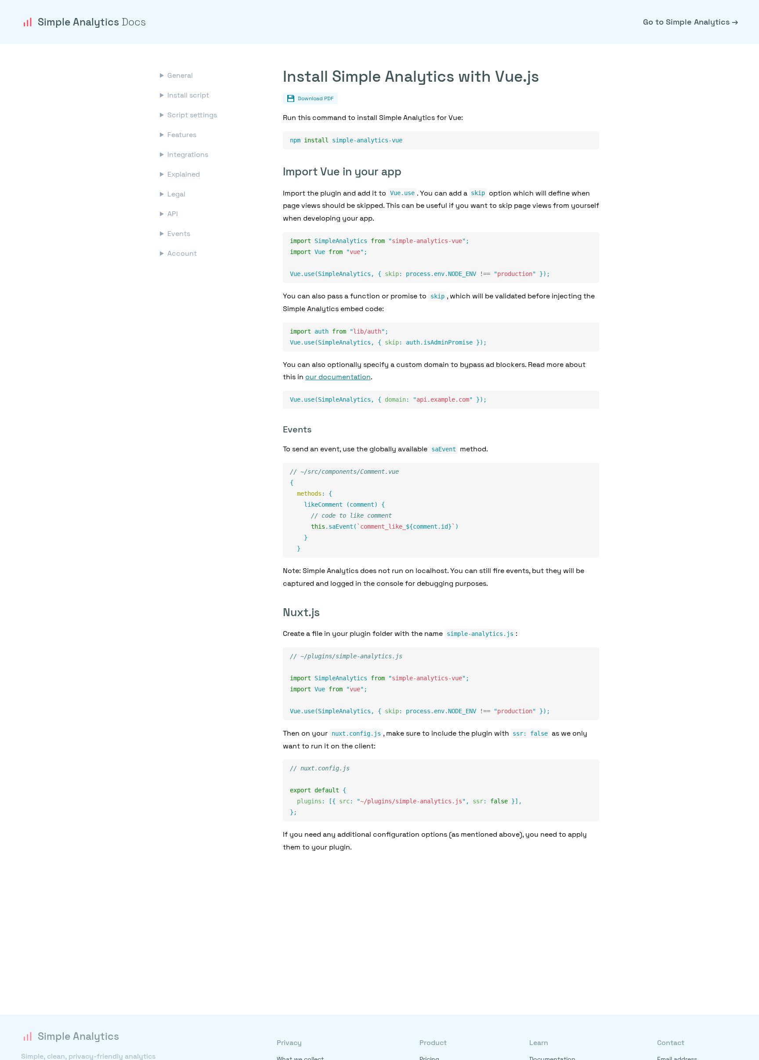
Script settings (192, 115)
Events (178, 233)
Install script (188, 95)
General (180, 75)
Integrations (187, 154)
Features (181, 134)
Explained (183, 174)
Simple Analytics (92, 22)
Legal (176, 194)
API (172, 213)
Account (182, 253)
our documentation (338, 376)
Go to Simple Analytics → (690, 22)
